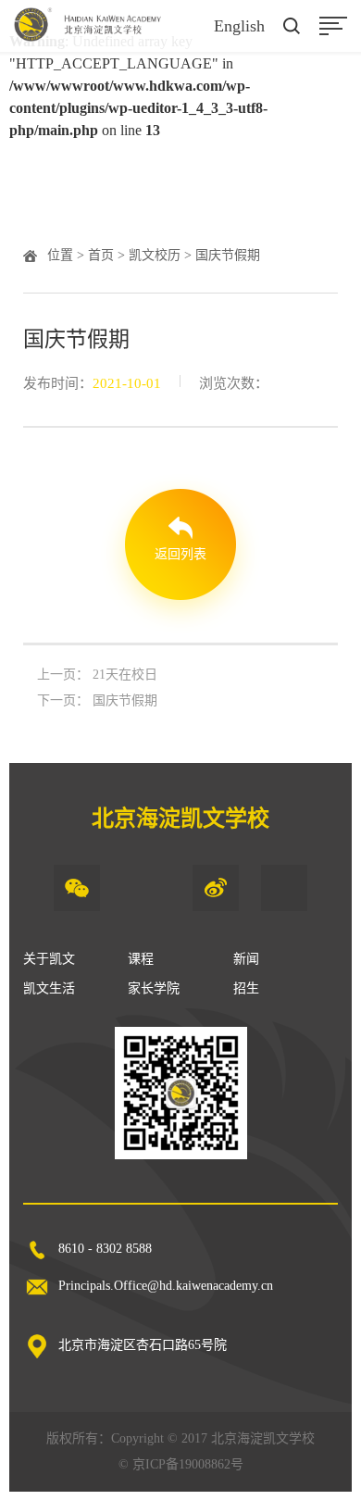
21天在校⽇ (125, 674)
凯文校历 (154, 255)
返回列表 (180, 554)
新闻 (246, 959)
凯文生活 (49, 988)
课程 (141, 959)
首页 (101, 255)
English (239, 26)
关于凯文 (49, 959)
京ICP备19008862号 (187, 1464)
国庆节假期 (125, 700)
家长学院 (154, 988)
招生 (246, 988)
